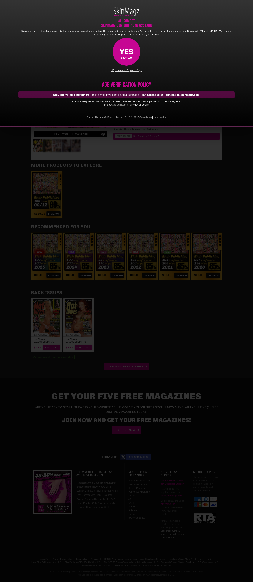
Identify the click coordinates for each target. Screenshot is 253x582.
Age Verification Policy (123, 104)
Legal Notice (159, 117)
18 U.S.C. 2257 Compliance (138, 117)
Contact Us (92, 117)
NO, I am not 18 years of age (126, 70)
